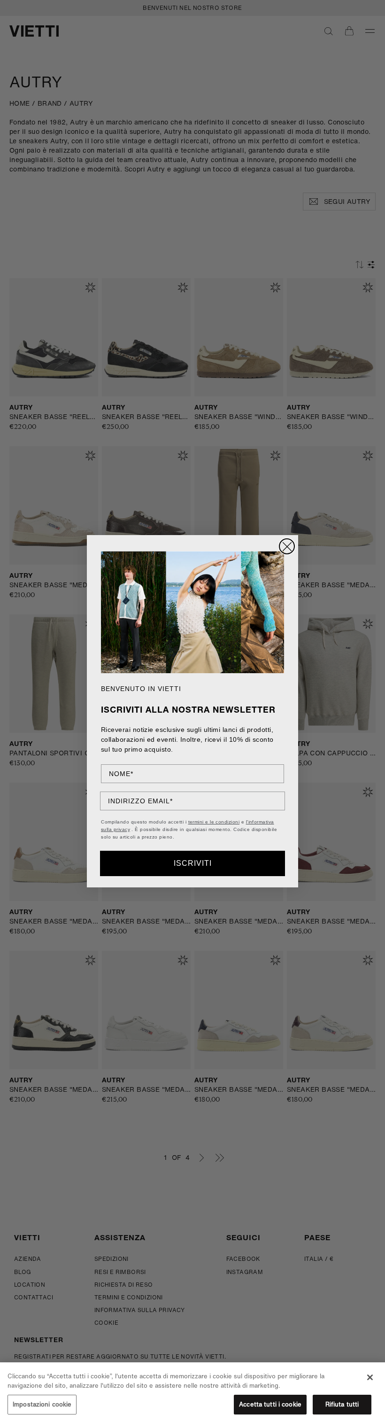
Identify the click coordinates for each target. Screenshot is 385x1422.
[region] (192, 1392)
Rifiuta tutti (342, 1404)
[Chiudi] (370, 1377)
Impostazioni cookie (42, 1404)
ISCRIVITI (193, 863)
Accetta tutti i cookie (270, 1404)
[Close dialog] (286, 546)
